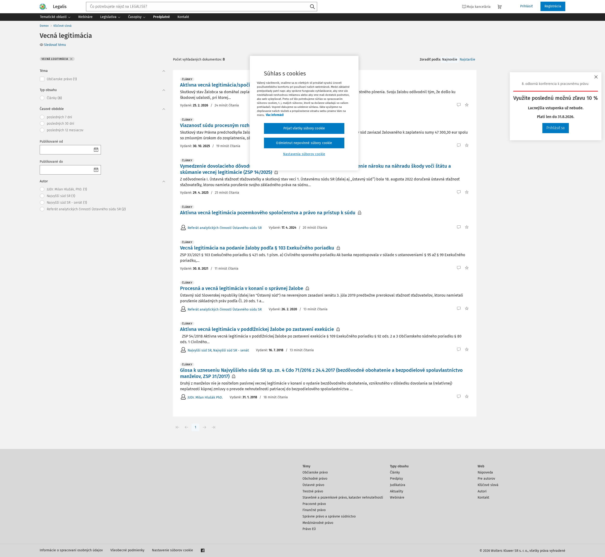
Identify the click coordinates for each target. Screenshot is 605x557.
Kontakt (483, 498)
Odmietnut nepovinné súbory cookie (304, 143)
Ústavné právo (313, 485)
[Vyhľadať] (312, 7)
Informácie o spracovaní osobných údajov (71, 550)
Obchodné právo (314, 479)
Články (395, 472)
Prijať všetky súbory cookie (304, 128)
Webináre (397, 498)
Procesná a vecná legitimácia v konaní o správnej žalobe (241, 288)
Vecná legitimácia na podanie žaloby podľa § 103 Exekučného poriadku (257, 248)
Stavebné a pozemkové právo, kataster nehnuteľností (342, 498)
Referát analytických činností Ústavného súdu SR (225, 228)
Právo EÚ (309, 529)
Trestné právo (312, 491)
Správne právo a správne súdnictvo (329, 516)
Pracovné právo (314, 504)
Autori (482, 491)
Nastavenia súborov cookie (304, 154)
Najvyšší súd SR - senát (231, 350)
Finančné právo (314, 510)
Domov (44, 25)
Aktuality (396, 491)
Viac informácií (275, 115)
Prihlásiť (526, 6)
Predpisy (396, 479)
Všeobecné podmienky (127, 550)
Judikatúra (397, 485)
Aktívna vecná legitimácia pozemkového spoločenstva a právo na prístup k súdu (267, 212)
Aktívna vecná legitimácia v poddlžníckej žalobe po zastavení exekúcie (257, 329)
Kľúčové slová (62, 25)
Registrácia (552, 6)
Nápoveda (485, 472)
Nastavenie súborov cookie (172, 550)
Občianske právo (315, 472)
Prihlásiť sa (555, 128)
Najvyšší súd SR (200, 350)
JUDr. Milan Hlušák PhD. (205, 397)
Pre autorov (486, 479)
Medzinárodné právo (317, 523)
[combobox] (201, 6)
